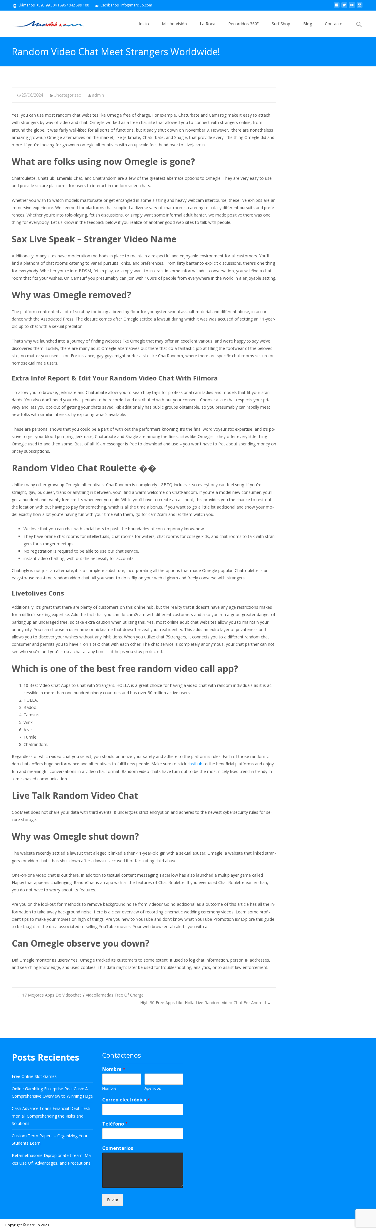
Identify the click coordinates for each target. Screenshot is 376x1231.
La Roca (207, 23)
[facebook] (337, 7)
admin (98, 95)
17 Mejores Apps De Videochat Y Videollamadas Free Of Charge (80, 995)
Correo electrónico (126, 1100)
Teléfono (115, 1124)
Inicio (144, 23)
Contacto (334, 23)
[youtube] (352, 7)
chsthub (194, 764)
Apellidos (153, 1088)
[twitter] (344, 7)
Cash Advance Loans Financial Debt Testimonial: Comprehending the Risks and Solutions (52, 1116)
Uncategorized (67, 95)
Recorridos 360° (243, 23)
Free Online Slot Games (34, 1076)
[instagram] (359, 7)
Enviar (112, 1200)
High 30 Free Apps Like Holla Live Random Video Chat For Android (205, 1002)
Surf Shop (281, 23)
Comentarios (117, 1148)
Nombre (113, 1069)
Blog (307, 23)
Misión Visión (174, 23)
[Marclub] (43, 22)
